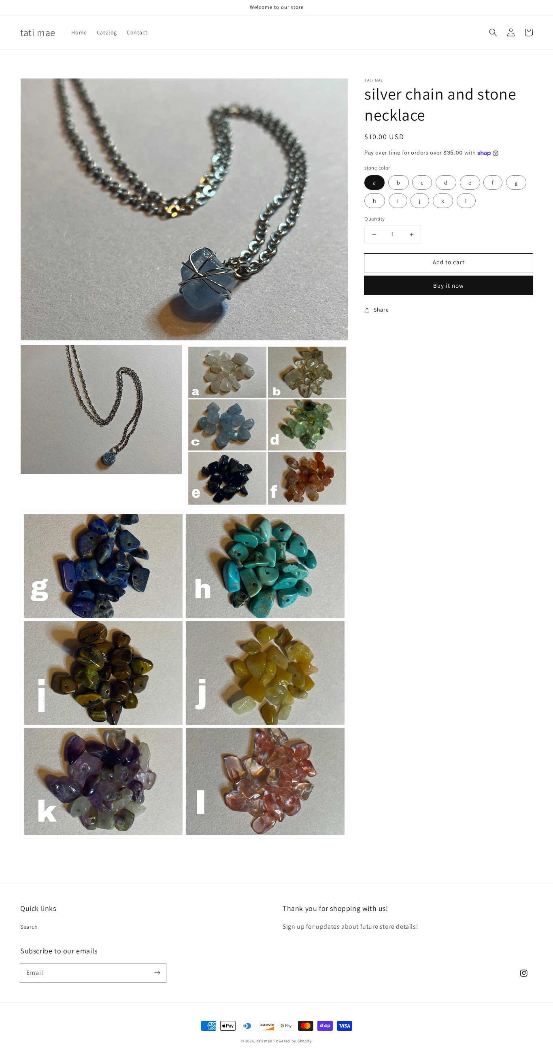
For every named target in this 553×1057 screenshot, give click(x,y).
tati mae (264, 1041)
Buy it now (448, 285)
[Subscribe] (157, 973)
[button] (493, 32)
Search (29, 926)
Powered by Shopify (292, 1041)
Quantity (374, 219)
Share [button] (381, 309)
